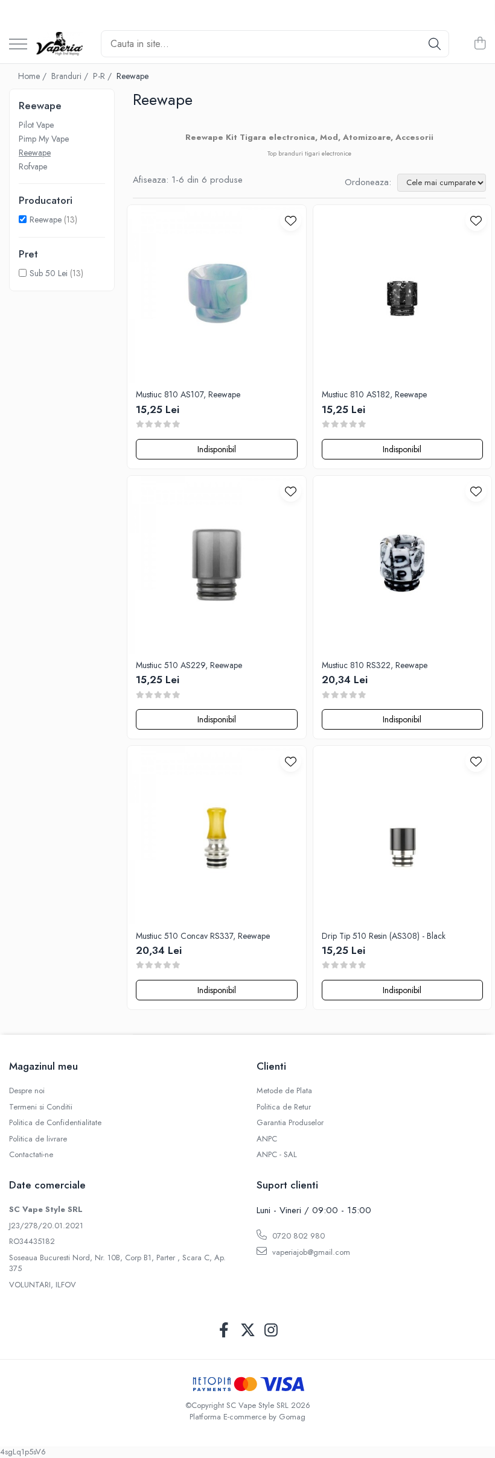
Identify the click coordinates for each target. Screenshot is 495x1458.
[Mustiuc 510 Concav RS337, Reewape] (216, 835)
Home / (33, 76)
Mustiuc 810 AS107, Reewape (188, 394)
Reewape (35, 153)
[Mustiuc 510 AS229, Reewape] (216, 565)
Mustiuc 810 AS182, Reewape (374, 394)
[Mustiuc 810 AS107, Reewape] (216, 294)
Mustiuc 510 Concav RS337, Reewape (203, 935)
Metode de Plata (284, 1090)
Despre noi (27, 1090)
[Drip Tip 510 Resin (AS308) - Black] (402, 835)
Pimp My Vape (44, 139)
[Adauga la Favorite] (290, 220)
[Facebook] (224, 1331)
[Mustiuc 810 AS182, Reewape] (402, 294)
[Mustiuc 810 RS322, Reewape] (402, 565)
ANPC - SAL (277, 1154)
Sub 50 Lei (49, 273)
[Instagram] (271, 1331)
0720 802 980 (297, 1236)
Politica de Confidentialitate (55, 1122)
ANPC (267, 1139)
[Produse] (18, 44)
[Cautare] (434, 43)
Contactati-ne (31, 1154)
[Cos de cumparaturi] (479, 44)
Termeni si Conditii (40, 1107)
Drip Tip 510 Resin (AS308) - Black (384, 935)
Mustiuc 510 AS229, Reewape (189, 665)
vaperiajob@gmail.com (310, 1252)
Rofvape (33, 166)
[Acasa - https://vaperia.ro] (59, 44)
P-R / (103, 76)
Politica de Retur (284, 1107)
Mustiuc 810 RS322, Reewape (374, 665)
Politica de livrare (38, 1139)
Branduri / (71, 76)
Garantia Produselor (290, 1122)
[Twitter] (247, 1331)
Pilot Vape (36, 125)
